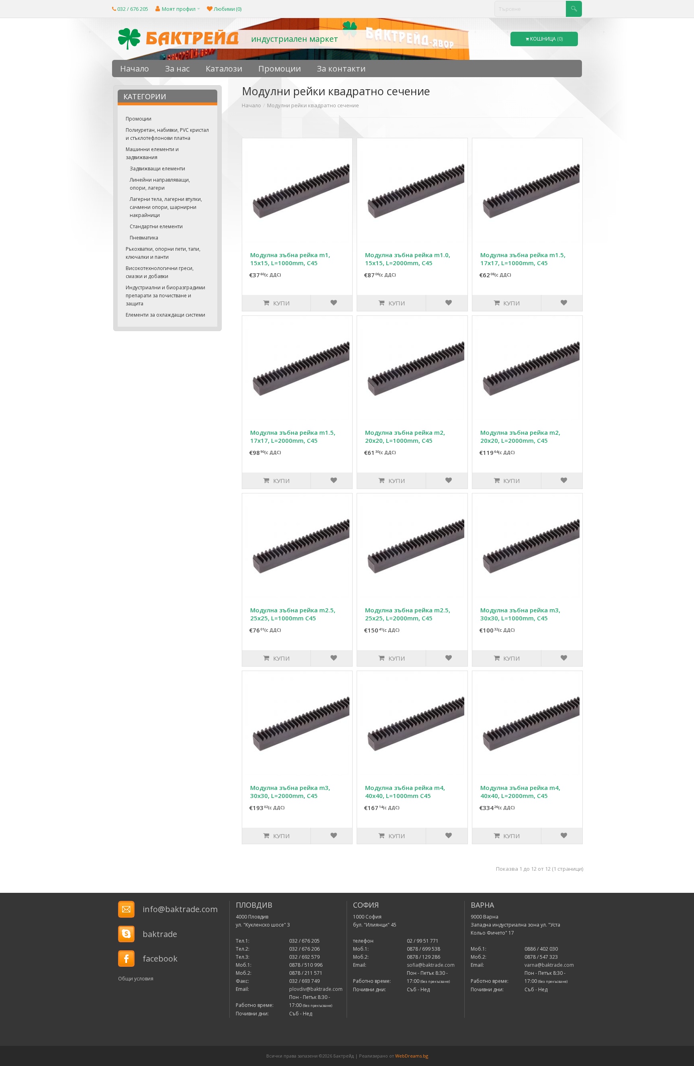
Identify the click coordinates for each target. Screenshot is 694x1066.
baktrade (160, 934)
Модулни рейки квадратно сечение (313, 105)
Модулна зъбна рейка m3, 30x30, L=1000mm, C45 (520, 614)
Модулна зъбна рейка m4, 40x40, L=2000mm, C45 (520, 792)
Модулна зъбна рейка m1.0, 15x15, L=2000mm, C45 (407, 259)
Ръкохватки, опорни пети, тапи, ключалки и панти (163, 253)
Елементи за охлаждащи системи (165, 314)
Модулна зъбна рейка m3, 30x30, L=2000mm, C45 (290, 792)
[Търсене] (574, 9)
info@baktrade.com (180, 909)
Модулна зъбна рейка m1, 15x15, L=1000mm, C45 (290, 259)
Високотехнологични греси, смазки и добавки (160, 272)
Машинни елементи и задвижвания (152, 153)
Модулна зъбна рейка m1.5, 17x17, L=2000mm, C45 (292, 436)
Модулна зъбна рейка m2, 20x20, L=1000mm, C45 (405, 436)
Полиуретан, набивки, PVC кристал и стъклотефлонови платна (167, 134)
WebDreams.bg (411, 1056)
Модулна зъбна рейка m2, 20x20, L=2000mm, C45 (520, 436)
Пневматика (144, 237)
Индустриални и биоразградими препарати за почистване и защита (165, 295)
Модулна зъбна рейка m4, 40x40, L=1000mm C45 (405, 792)
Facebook (160, 958)
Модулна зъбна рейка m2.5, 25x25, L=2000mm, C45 (407, 614)
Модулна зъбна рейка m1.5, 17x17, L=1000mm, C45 (522, 259)
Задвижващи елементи (157, 168)
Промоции (138, 118)
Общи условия (135, 978)
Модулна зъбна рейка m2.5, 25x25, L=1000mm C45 (292, 614)
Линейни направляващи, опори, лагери (160, 183)
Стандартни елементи (156, 226)
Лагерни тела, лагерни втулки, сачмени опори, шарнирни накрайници (166, 207)
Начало (251, 105)
